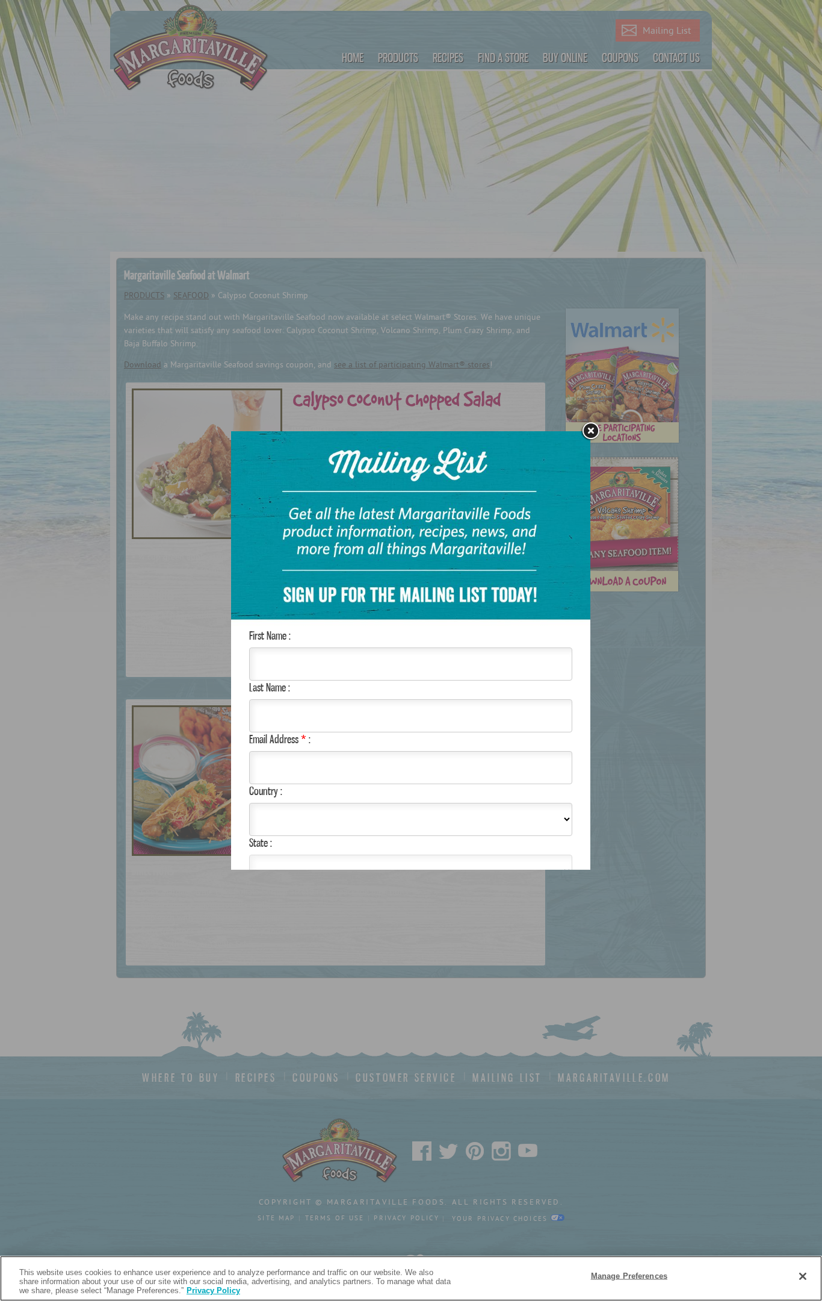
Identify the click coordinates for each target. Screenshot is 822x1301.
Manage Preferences (629, 1275)
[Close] (803, 1276)
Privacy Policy (213, 1290)
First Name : (270, 635)
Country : (265, 790)
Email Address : (280, 739)
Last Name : (269, 687)
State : (260, 842)
